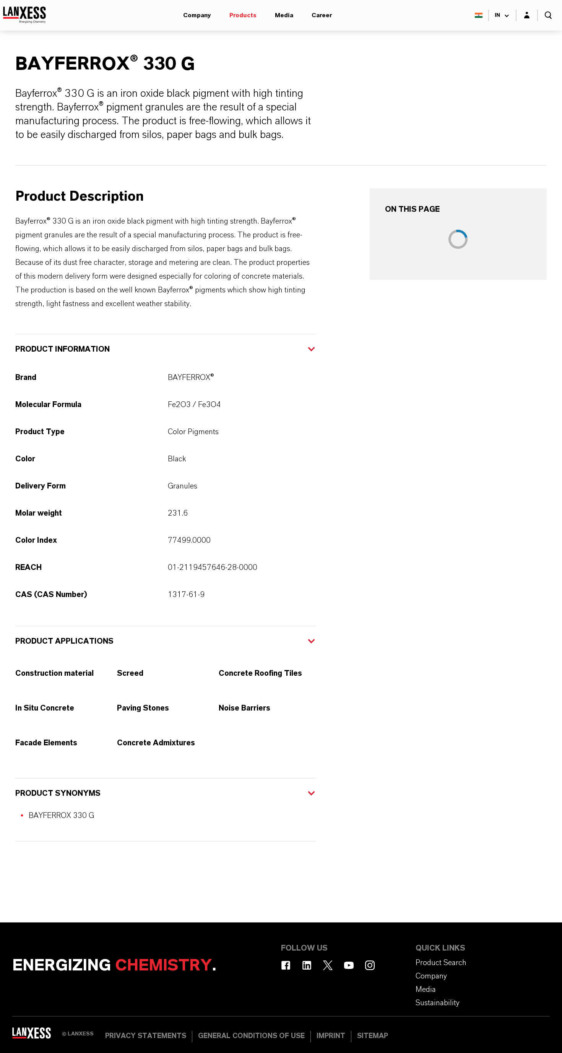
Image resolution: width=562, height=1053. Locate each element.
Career (322, 15)
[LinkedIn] (307, 965)
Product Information (62, 349)
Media (284, 15)
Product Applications (64, 641)
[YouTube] (349, 965)
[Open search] (548, 15)
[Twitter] (328, 965)
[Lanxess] (37, 1036)
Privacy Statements (145, 1036)
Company (197, 15)
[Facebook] (286, 965)
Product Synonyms (58, 793)
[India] (479, 15)
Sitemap (372, 1036)
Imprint (331, 1036)
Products (243, 15)
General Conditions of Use (251, 1036)
